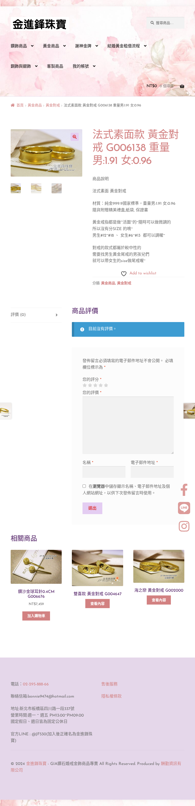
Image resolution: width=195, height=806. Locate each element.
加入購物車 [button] (36, 616)
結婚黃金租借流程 (123, 46)
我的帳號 (81, 67)
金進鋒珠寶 (36, 764)
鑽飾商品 (19, 46)
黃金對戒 (53, 105)
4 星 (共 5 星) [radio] (101, 385)
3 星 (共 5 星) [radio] (95, 385)
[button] (75, 137)
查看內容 (97, 604)
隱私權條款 (111, 697)
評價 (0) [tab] (18, 315)
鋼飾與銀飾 (21, 67)
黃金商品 (51, 46)
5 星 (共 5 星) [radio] (106, 385)
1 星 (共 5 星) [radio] (85, 385)
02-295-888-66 (36, 684)
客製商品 (55, 67)
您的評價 (92, 393)
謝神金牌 (83, 46)
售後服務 (109, 684)
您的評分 (92, 380)
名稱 (88, 463)
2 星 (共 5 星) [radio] (90, 385)
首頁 (20, 105)
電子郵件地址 (144, 463)
